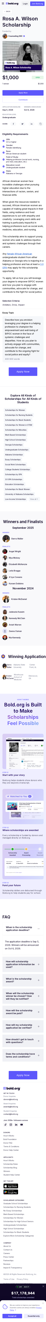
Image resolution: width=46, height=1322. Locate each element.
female (10, 254)
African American (23, 254)
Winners (6, 1171)
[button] (23, 928)
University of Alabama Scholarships (19, 494)
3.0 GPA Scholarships (13, 479)
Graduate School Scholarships (15, 1203)
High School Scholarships (15, 440)
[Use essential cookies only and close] (43, 1303)
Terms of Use (8, 1279)
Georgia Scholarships (13, 445)
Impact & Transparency (12, 1268)
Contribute (23, 100)
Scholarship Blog (10, 1168)
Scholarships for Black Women (17, 489)
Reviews (6, 1264)
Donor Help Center (11, 1150)
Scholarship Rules (10, 1164)
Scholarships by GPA (13, 474)
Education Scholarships (14, 484)
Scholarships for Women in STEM (18, 425)
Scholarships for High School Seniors (18, 1221)
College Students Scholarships (17, 469)
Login (25, 4)
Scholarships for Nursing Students (19, 415)
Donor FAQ (7, 1143)
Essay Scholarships (13, 460)
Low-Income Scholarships (15, 499)
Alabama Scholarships (14, 455)
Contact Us (7, 1250)
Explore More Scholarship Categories (18, 1236)
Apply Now (23, 93)
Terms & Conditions (11, 1146)
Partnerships (8, 1260)
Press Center (8, 1257)
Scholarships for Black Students (18, 420)
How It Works (8, 1136)
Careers (6, 1253)
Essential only (34, 1316)
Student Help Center (11, 1175)
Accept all (12, 1316)
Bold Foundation (10, 1139)
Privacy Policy (22, 1279)
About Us (7, 1246)
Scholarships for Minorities (15, 430)
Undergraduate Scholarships (16, 450)
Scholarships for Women (15, 410)
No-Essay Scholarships (12, 1211)
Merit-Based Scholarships (15, 435)
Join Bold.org (37, 4)
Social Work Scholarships (15, 464)
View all (33, 499)
